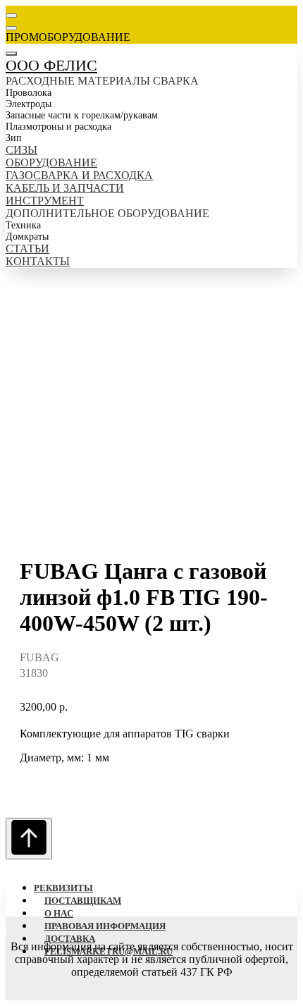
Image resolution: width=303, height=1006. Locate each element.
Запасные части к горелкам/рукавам (82, 115)
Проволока (28, 92)
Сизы (21, 150)
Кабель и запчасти (65, 188)
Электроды (28, 104)
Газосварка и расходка (79, 175)
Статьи (27, 248)
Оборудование (51, 162)
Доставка (69, 938)
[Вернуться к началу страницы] (29, 838)
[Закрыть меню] (11, 53)
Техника (23, 225)
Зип (14, 138)
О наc (58, 913)
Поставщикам (82, 900)
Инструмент (45, 201)
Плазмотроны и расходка (58, 126)
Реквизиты (63, 888)
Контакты (38, 261)
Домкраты (27, 236)
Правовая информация (105, 926)
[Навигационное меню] (11, 15)
